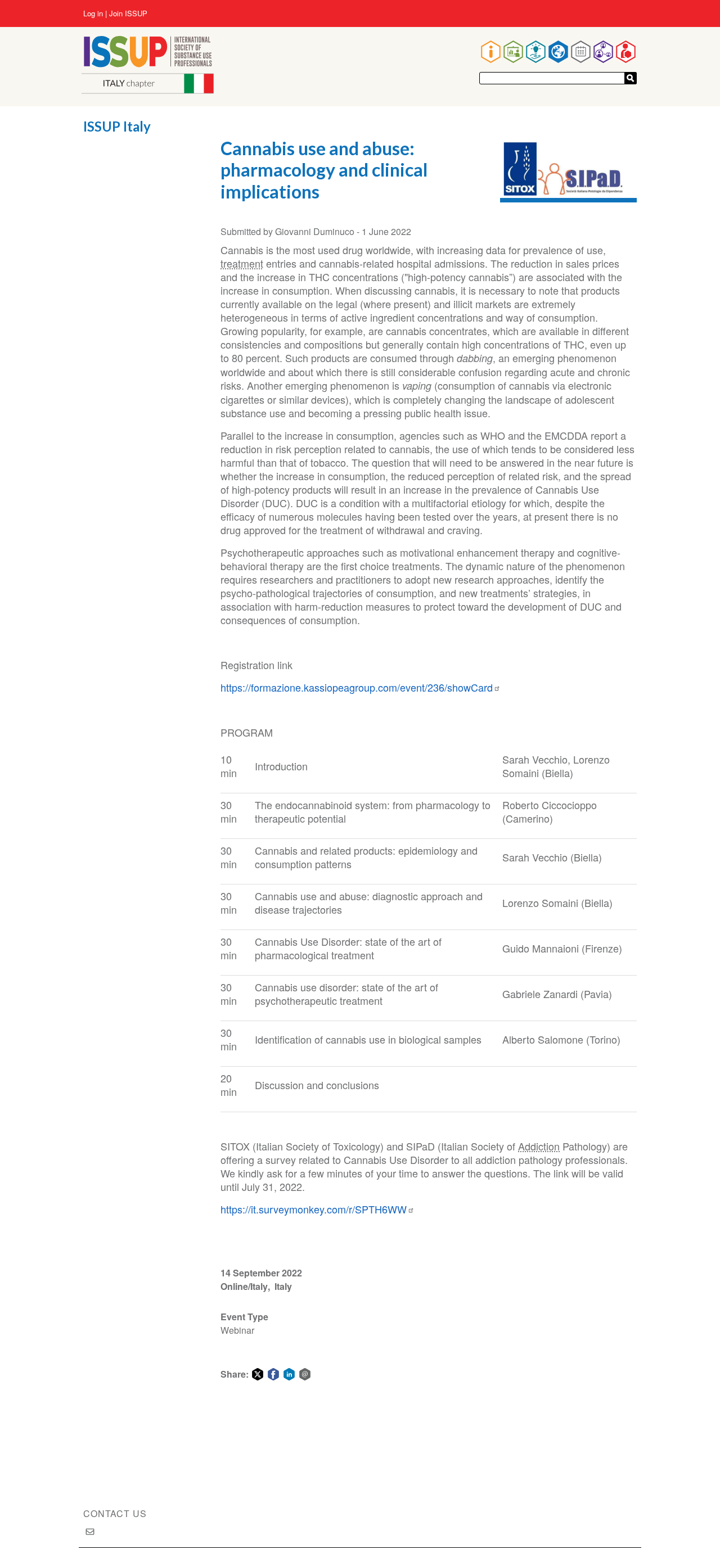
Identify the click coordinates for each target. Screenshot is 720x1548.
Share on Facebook (273, 1374)
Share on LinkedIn (289, 1374)
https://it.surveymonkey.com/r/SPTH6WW (313, 1209)
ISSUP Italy (117, 126)
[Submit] (630, 78)
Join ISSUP (128, 13)
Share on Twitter (257, 1374)
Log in (93, 13)
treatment (241, 263)
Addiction (539, 1146)
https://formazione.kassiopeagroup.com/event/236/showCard (356, 687)
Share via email (305, 1374)
